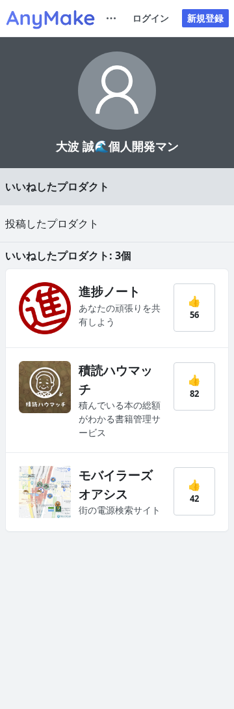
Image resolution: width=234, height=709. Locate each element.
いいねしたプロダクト (57, 186)
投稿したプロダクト (52, 223)
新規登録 (205, 18)
